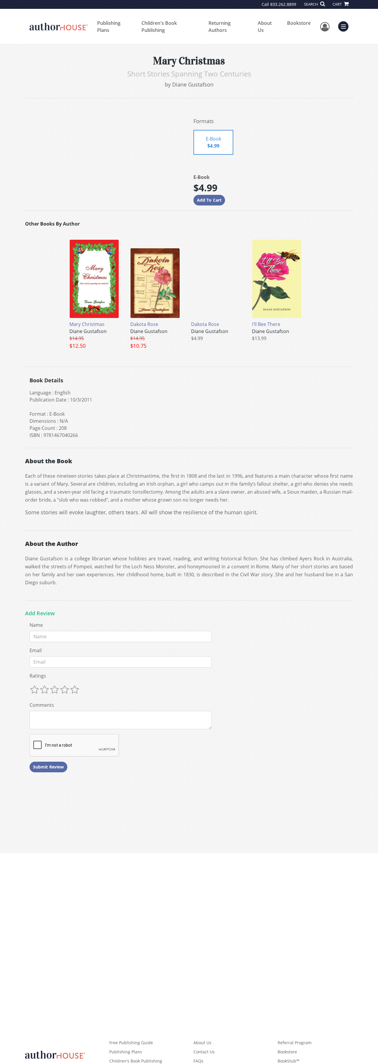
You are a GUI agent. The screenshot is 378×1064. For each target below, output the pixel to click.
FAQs (198, 1061)
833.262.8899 (283, 4)
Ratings (38, 676)
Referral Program (295, 1042)
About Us (265, 26)
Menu (345, 25)
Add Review (40, 613)
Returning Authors (219, 26)
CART (338, 4)
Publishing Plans (108, 26)
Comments (42, 705)
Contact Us (204, 1052)
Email (36, 650)
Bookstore (299, 23)
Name (36, 625)
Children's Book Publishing (159, 26)
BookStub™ (288, 1061)
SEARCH (311, 4)
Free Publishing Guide (131, 1042)
